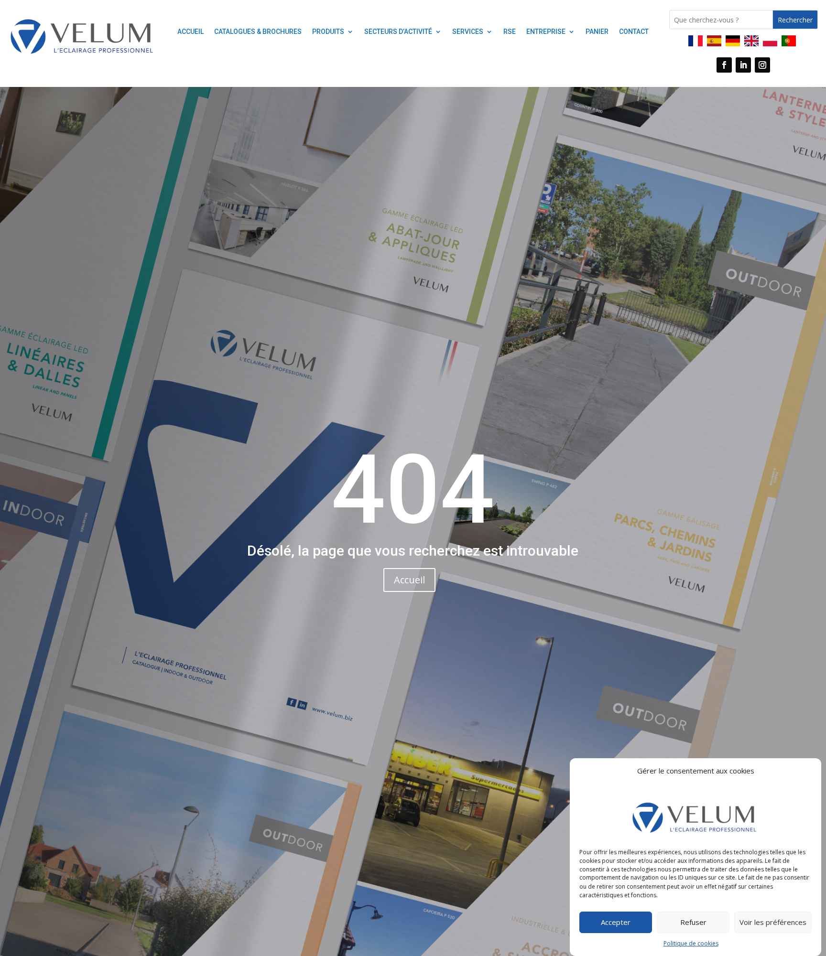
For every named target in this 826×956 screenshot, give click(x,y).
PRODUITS (328, 31)
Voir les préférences (772, 922)
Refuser (693, 922)
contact (634, 31)
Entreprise (545, 31)
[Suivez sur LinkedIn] (743, 65)
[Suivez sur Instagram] (762, 65)
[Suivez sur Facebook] (724, 65)
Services (467, 31)
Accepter (615, 922)
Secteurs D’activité (398, 31)
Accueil (409, 579)
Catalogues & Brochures (258, 31)
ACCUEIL (190, 31)
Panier (597, 31)
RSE (509, 31)
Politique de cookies (690, 943)
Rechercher (795, 19)
